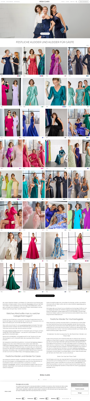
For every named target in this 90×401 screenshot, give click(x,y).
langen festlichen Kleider (11, 330)
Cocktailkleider (12, 364)
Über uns (72, 1)
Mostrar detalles (65, 398)
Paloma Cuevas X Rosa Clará (73, 309)
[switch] (35, 399)
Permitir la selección (79, 388)
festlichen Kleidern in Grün (32, 351)
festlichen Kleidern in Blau (27, 348)
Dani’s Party (79, 304)
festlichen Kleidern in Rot (16, 345)
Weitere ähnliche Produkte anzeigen (45, 295)
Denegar (80, 392)
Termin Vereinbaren (84, 1)
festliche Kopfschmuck (72, 345)
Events (63, 1)
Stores (67, 1)
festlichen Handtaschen (79, 348)
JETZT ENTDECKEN (45, 33)
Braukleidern (30, 304)
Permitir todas (80, 384)
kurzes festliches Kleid (25, 325)
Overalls (21, 336)
